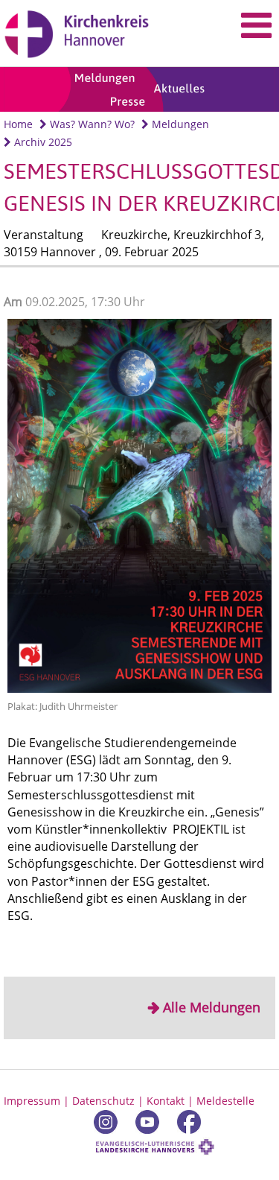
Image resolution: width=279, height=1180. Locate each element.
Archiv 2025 (41, 142)
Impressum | (38, 1101)
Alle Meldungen (211, 1007)
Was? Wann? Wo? (91, 124)
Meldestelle (225, 1101)
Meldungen (179, 124)
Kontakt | (171, 1101)
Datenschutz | (109, 1101)
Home (18, 124)
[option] (139, 89)
